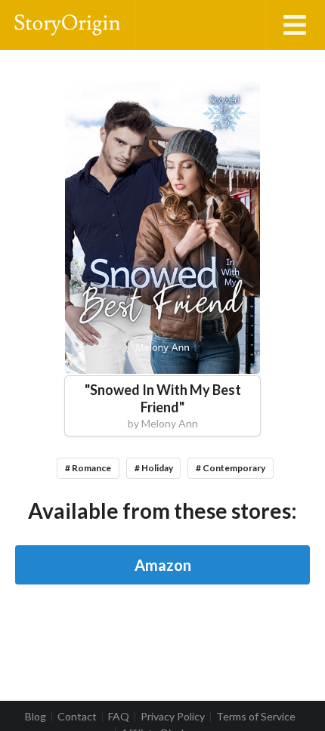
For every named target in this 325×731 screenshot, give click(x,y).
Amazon (163, 565)
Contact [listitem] (77, 716)
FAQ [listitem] (118, 716)
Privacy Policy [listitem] (173, 716)
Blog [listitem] (35, 716)
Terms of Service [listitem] (256, 716)
